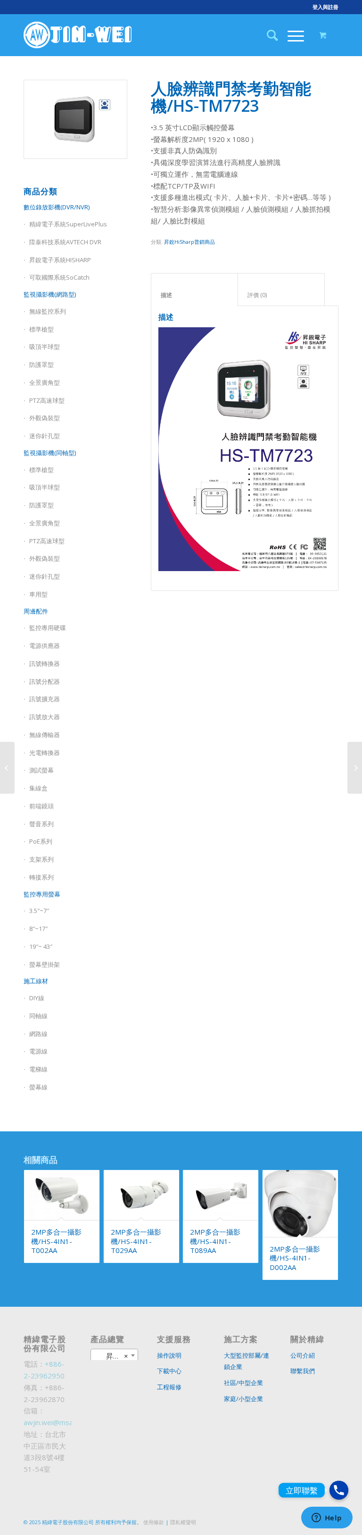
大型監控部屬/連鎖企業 (246, 1361)
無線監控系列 (47, 311)
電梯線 (38, 1069)
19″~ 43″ (40, 946)
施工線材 (36, 981)
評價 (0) (281, 295)
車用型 (38, 594)
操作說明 (169, 1355)
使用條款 (153, 1522)
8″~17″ (38, 928)
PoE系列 (40, 841)
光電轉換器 (44, 752)
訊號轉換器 (44, 663)
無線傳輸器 (44, 734)
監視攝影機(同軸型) (50, 452)
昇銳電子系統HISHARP (60, 260)
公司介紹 (302, 1355)
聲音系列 (41, 824)
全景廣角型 (44, 382)
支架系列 (41, 859)
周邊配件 (36, 611)
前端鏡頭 (41, 806)
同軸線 (38, 1016)
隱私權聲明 (183, 1522)
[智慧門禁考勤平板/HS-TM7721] (7, 768)
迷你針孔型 (44, 435)
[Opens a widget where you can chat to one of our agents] (327, 1518)
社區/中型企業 (243, 1382)
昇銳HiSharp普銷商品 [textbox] (116, 1356)
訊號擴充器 (44, 699)
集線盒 (38, 788)
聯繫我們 (302, 1371)
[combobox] (114, 1355)
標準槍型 (41, 329)
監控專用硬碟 (47, 627)
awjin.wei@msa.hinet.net (63, 1422)
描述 (195, 295)
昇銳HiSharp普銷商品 (189, 241)
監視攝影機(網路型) (50, 294)
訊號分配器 (44, 681)
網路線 (38, 1033)
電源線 (38, 1051)
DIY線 (36, 998)
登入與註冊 (325, 6)
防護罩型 (41, 364)
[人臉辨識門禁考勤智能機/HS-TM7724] (354, 768)
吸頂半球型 (44, 346)
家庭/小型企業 (243, 1398)
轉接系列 (41, 877)
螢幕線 (38, 1087)
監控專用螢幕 (42, 894)
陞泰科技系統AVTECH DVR (65, 242)
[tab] (194, 289)
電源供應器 (44, 645)
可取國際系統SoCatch (59, 277)
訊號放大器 (44, 717)
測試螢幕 (41, 770)
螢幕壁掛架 (44, 964)
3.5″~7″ (39, 910)
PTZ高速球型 (47, 400)
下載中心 (169, 1371)
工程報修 (169, 1387)
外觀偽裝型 (44, 418)
